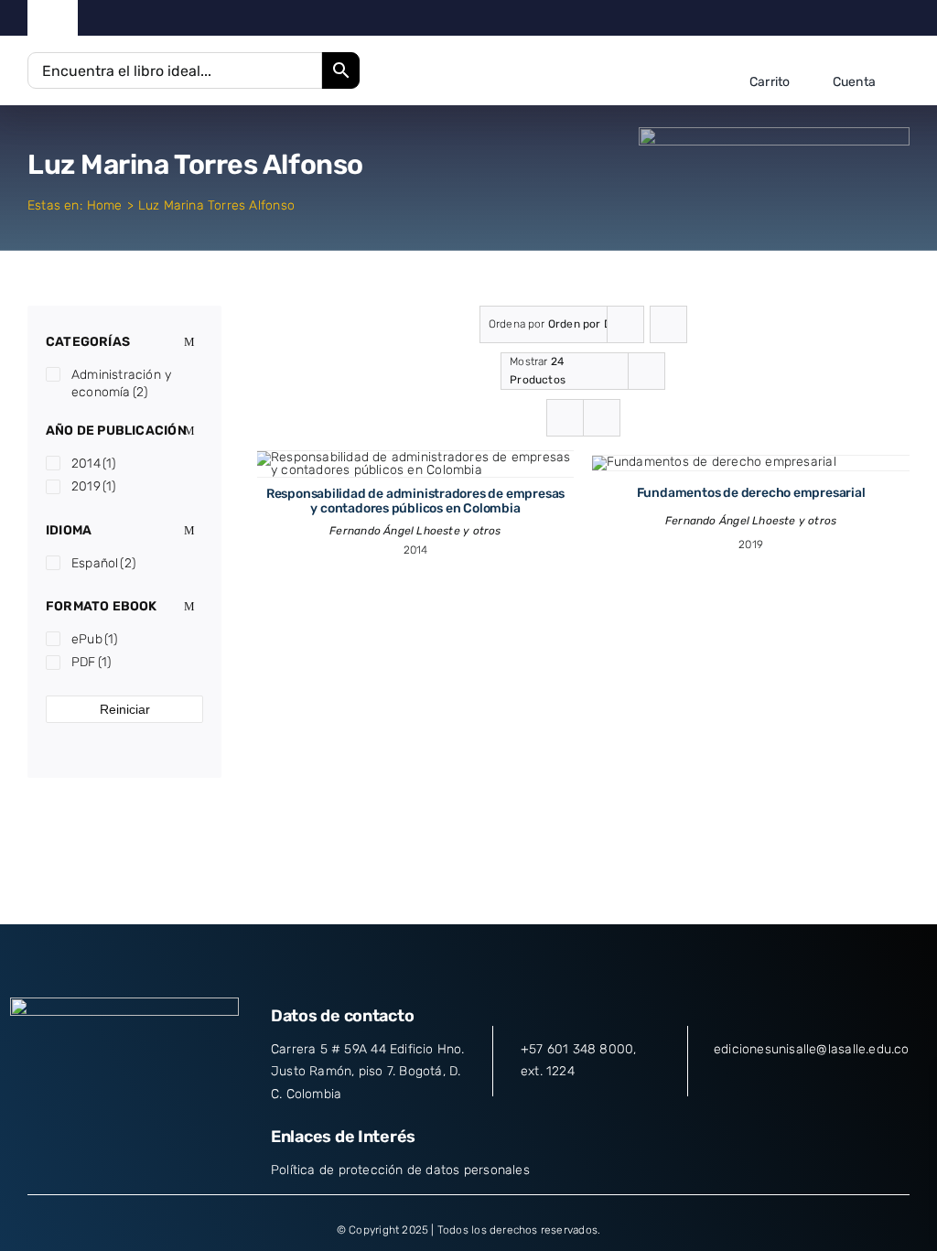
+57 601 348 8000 (577, 1049)
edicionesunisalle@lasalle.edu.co (812, 1049)
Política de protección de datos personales (400, 1170)
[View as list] (601, 418)
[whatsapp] (904, 18)
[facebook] (790, 18)
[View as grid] (565, 418)
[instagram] (847, 18)
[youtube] (876, 18)
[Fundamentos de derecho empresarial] (714, 461)
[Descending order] (668, 324)
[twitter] (818, 18)
